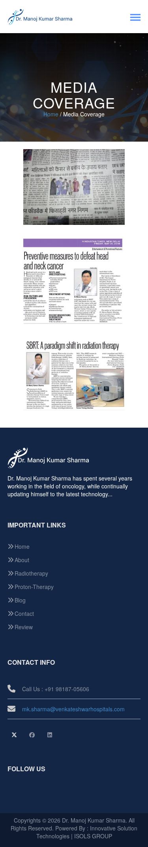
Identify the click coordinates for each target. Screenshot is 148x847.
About (22, 560)
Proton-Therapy (34, 587)
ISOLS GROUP (93, 836)
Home (50, 114)
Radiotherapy (31, 573)
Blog (20, 600)
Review (24, 627)
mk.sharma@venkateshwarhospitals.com (73, 709)
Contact (24, 613)
